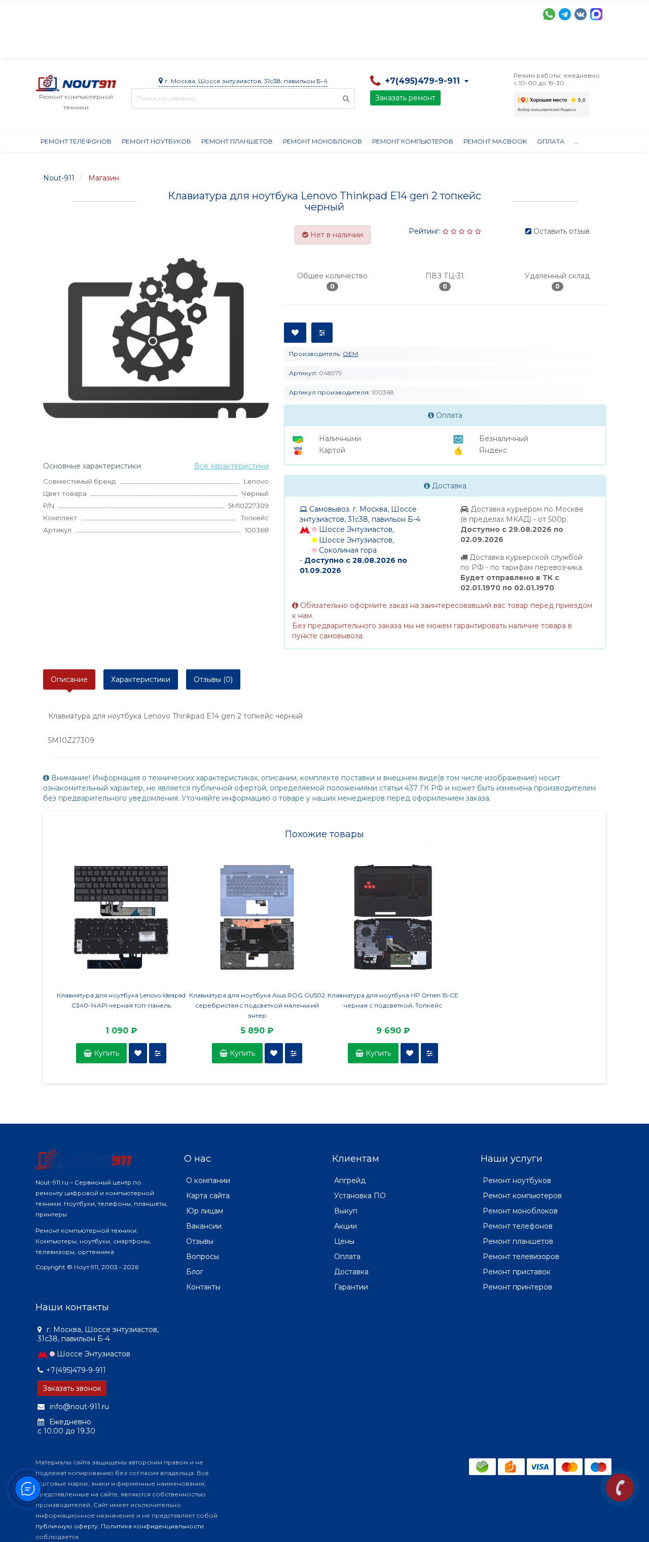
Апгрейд (350, 1180)
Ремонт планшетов (237, 141)
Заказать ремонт (405, 97)
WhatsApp (549, 14)
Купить (105, 1053)
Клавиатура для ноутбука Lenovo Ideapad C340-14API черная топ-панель (121, 1000)
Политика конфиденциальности (152, 1526)
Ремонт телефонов (76, 141)
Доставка (127, 45)
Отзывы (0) (213, 679)
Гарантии (413, 45)
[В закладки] (138, 1053)
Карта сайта (208, 1195)
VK (580, 14)
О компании (73, 45)
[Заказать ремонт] (620, 1487)
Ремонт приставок (517, 1271)
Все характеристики (231, 466)
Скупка (252, 45)
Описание (69, 679)
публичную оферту (66, 1526)
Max (596, 14)
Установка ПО (360, 1195)
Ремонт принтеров (517, 1287)
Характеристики (140, 679)
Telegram (565, 14)
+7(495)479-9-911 (76, 1370)
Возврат (366, 45)
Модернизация (308, 45)
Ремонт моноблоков (322, 141)
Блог (194, 1271)
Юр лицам (204, 1210)
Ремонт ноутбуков (156, 141)
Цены (344, 1241)
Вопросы (202, 1256)
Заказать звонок (72, 1388)
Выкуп (345, 1210)
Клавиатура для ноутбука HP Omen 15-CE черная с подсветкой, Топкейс (393, 1000)
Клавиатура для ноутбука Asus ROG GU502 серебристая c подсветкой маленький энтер (257, 1005)
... (576, 141)
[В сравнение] (157, 1053)
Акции (212, 45)
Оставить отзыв (561, 231)
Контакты (505, 45)
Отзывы (459, 45)
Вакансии (204, 1226)
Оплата (173, 45)
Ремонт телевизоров (521, 1256)
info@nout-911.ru (78, 1406)
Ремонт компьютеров (412, 141)
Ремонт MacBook (495, 141)
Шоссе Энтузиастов (93, 1353)
